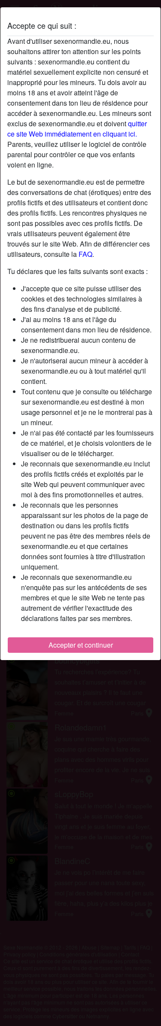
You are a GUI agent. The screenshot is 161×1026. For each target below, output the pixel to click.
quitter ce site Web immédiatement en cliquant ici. (77, 129)
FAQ (85, 254)
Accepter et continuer (81, 645)
